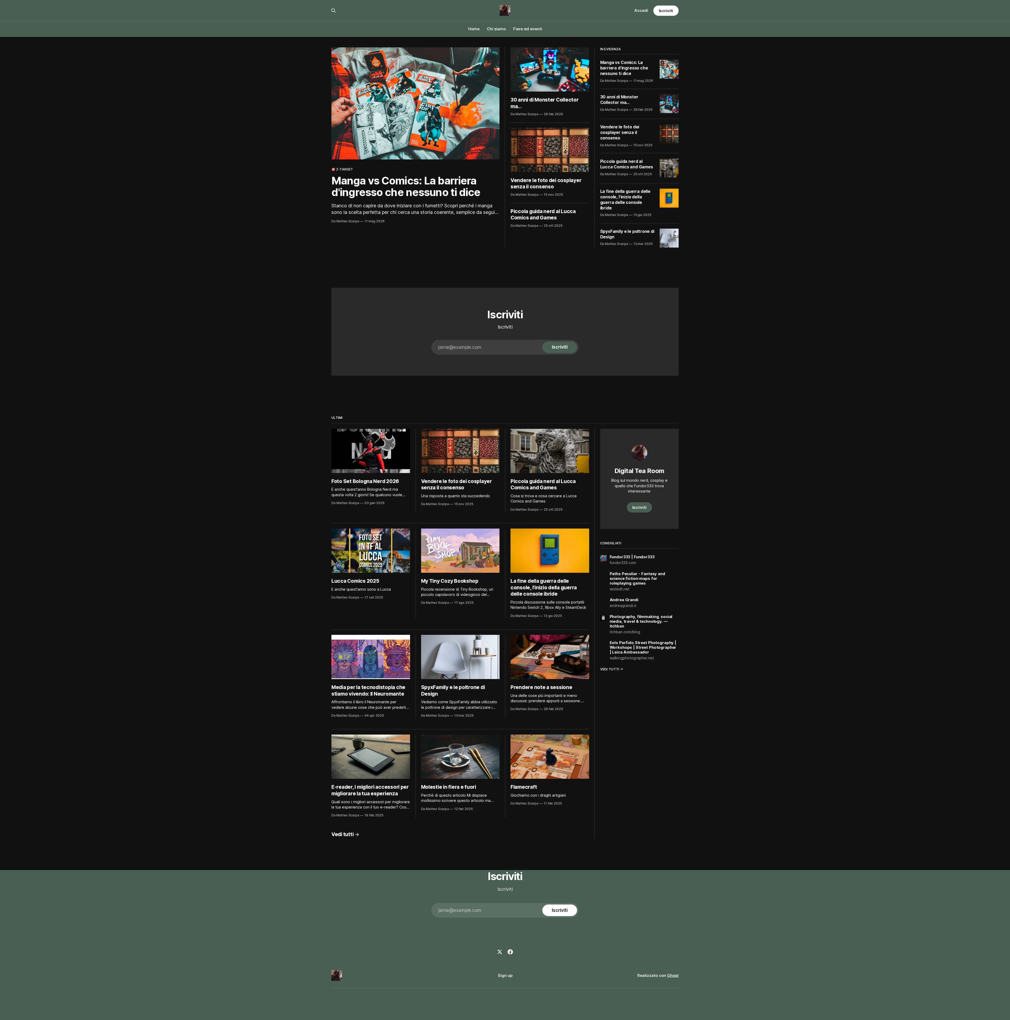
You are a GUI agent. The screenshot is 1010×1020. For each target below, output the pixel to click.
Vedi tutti (342, 834)
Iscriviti (666, 10)
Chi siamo (496, 28)
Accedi (641, 10)
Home (473, 28)
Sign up (505, 975)
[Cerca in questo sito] (333, 10)
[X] (499, 951)
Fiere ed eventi (527, 28)
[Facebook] (510, 951)
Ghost (673, 975)
